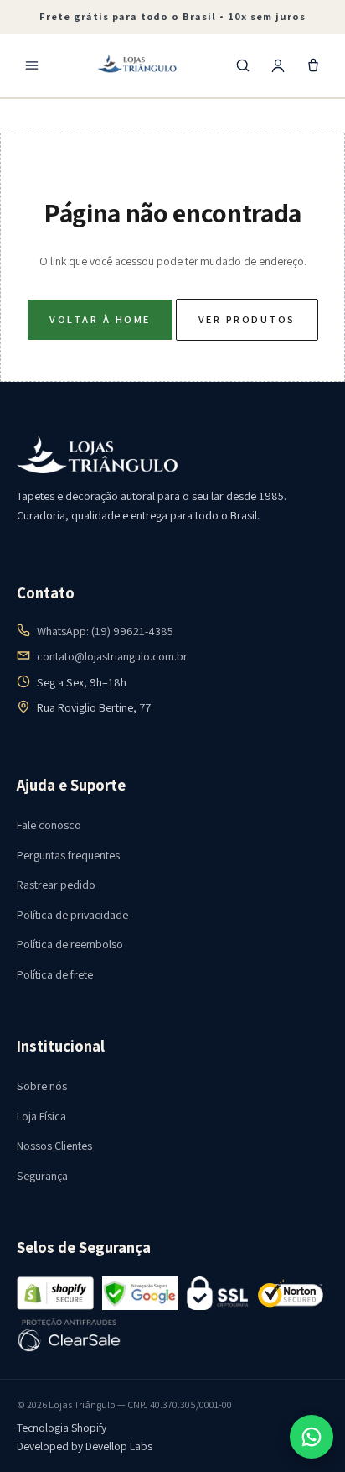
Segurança (42, 1175)
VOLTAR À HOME (99, 319)
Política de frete (55, 974)
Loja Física (41, 1116)
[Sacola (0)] (313, 65)
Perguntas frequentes (68, 855)
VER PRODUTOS (247, 319)
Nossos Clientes (54, 1145)
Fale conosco (49, 825)
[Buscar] (243, 65)
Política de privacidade (72, 914)
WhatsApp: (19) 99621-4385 (105, 631)
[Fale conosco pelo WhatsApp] (311, 1437)
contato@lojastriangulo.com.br (112, 656)
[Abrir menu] (32, 65)
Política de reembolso (70, 944)
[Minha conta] (278, 65)
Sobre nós (42, 1086)
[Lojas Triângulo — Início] (137, 65)
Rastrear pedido (56, 884)
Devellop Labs (118, 1446)
